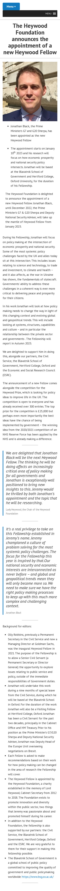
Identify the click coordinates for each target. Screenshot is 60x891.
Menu (13, 6)
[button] (49, 13)
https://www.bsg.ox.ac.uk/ (38, 877)
